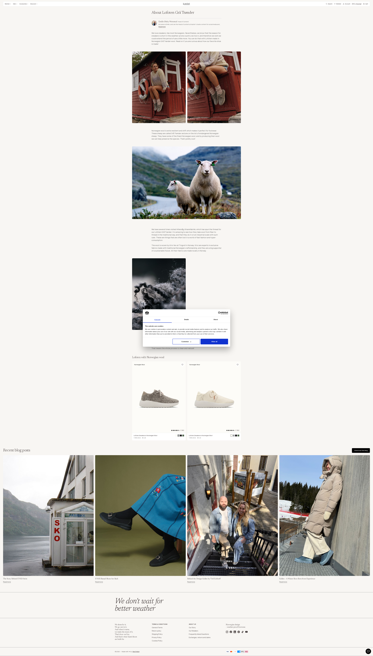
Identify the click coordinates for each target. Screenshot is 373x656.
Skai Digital (135, 652)
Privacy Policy (156, 637)
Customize (185, 341)
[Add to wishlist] (182, 364)
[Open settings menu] (368, 651)
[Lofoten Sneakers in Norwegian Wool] (176, 435)
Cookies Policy (157, 641)
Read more (162, 27)
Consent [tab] (157, 320)
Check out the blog (361, 450)
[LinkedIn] (235, 632)
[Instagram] (227, 632)
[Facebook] (231, 632)
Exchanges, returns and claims (199, 637)
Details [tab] (186, 319)
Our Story (192, 627)
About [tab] (216, 319)
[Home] (186, 4)
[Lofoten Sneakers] (181, 435)
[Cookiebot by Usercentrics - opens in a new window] (219, 313)
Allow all (214, 341)
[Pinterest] (238, 632)
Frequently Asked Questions (199, 634)
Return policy (156, 631)
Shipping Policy (157, 634)
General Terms (157, 627)
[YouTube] (246, 632)
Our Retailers (193, 631)
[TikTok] (242, 632)
